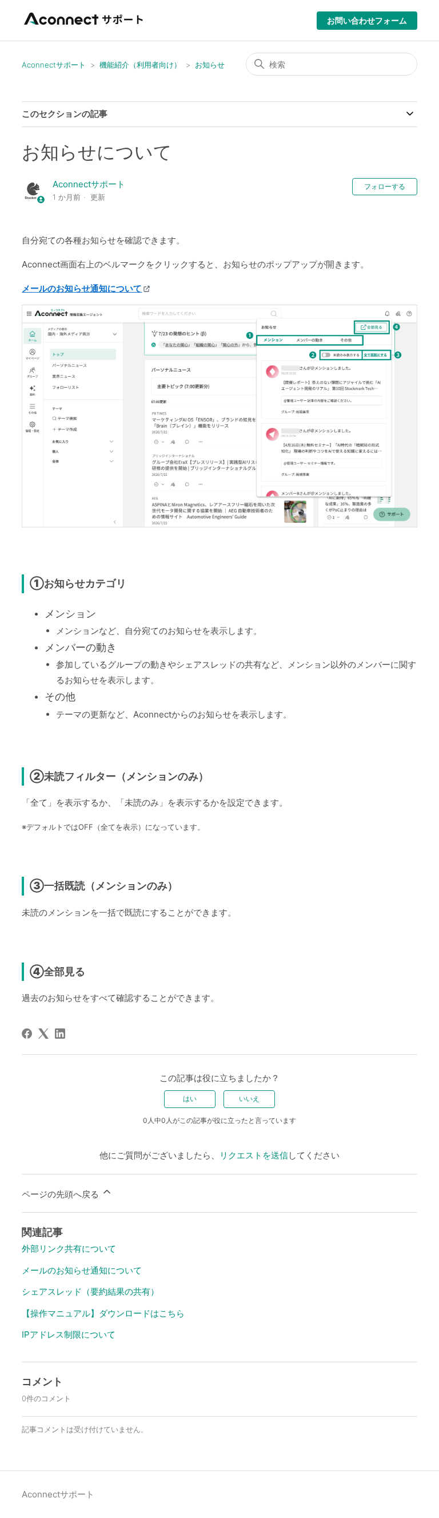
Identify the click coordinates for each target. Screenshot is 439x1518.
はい (190, 1098)
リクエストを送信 (254, 1155)
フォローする (384, 186)
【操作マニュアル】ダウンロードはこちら (103, 1313)
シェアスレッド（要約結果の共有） (90, 1291)
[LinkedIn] (60, 1033)
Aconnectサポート (54, 64)
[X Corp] (43, 1033)
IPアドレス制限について (68, 1334)
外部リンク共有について (69, 1248)
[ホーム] (84, 26)
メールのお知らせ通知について (82, 1270)
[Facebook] (27, 1033)
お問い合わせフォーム (367, 20)
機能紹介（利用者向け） (140, 64)
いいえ (249, 1098)
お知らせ (210, 64)
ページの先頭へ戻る (61, 1194)
